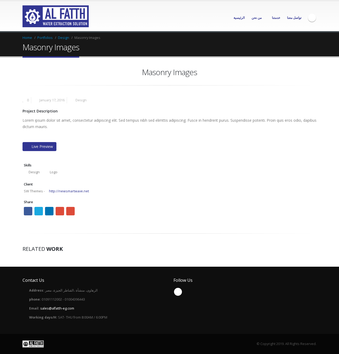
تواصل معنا (294, 17)
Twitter (38, 211)
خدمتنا (276, 17)
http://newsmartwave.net (68, 191)
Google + (60, 211)
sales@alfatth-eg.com (57, 308)
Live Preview (42, 146)
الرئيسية (239, 17)
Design (81, 100)
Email (70, 211)
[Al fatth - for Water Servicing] (56, 16)
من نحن (257, 17)
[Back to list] (26, 74)
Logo (53, 172)
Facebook (28, 211)
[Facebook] (312, 18)
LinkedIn (49, 211)
